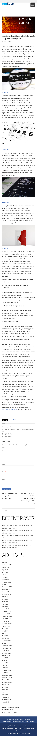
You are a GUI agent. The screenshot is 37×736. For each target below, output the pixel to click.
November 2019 (7, 589)
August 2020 (6, 567)
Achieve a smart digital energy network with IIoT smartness (9, 496)
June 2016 (5, 690)
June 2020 (5, 572)
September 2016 (7, 682)
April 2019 (5, 606)
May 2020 (5, 575)
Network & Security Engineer (11, 707)
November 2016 (7, 677)
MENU (32, 5)
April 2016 (5, 694)
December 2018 (7, 616)
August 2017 (6, 655)
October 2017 (6, 650)
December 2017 (7, 646)
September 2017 (7, 653)
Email (4, 472)
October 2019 (6, 592)
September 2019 (7, 594)
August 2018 (6, 626)
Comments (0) (7, 427)
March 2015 (5, 702)
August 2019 (6, 597)
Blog (6, 429)
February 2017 (6, 670)
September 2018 (7, 623)
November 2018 (7, 619)
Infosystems (8, 436)
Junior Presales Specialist (9, 712)
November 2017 (7, 648)
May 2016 (5, 692)
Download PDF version (28, 721)
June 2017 (5, 660)
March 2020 (5, 579)
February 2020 (6, 582)
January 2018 (6, 643)
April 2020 (5, 577)
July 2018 (5, 628)
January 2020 (6, 584)
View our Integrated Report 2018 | (12, 721)
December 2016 (7, 675)
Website (4, 479)
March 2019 (5, 609)
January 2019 (6, 614)
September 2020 (7, 565)
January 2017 (6, 672)
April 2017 (5, 665)
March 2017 (5, 668)
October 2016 (6, 680)
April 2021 (5, 562)
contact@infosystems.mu (9, 409)
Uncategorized (11, 429)
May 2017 (5, 663)
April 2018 (5, 636)
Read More (5, 92)
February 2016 (6, 699)
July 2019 (5, 599)
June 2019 (5, 602)
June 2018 (5, 631)
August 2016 (6, 685)
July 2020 (5, 570)
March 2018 (5, 638)
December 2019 (7, 587)
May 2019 (5, 604)
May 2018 (5, 633)
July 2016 (5, 687)
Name (4, 464)
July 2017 (5, 658)
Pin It (14, 420)
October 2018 (6, 621)
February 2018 (6, 641)
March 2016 (5, 697)
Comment (5, 451)
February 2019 (6, 611)
